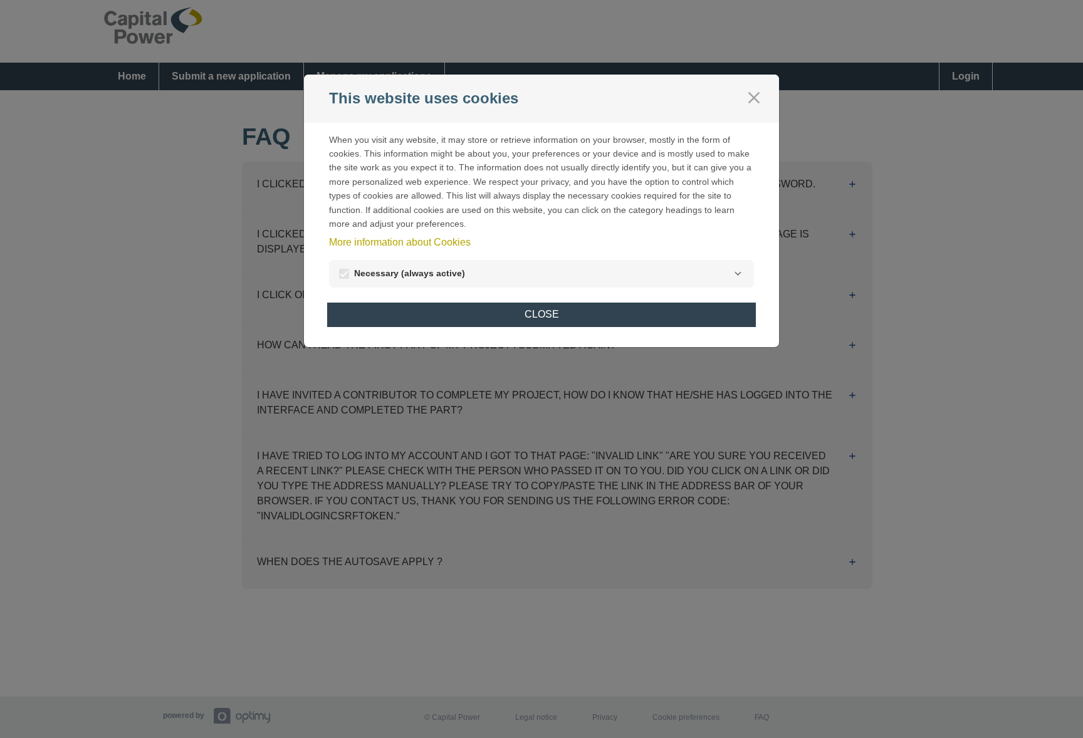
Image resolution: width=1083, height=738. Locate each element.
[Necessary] (737, 273)
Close (542, 314)
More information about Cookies (400, 242)
